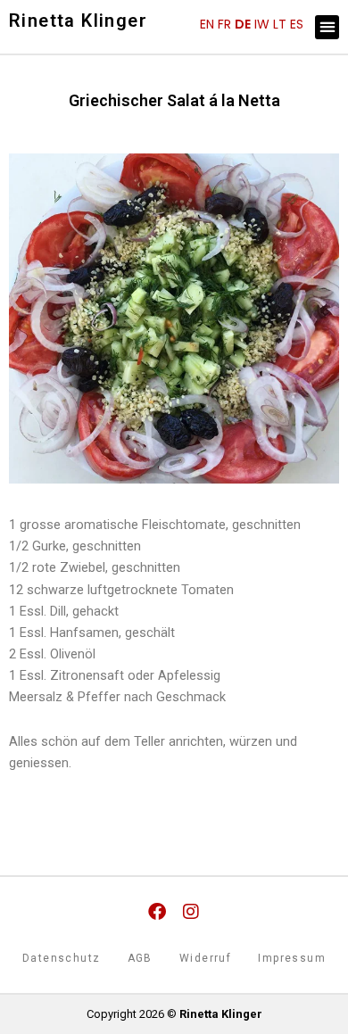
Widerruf (205, 958)
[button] (327, 27)
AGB (140, 958)
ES (296, 24)
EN (207, 24)
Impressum (292, 958)
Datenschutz (61, 958)
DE (243, 24)
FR (224, 24)
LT (279, 24)
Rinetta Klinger (78, 20)
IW (261, 24)
